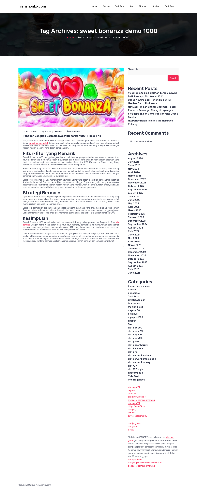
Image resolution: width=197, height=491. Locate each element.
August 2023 (135, 265)
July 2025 (133, 196)
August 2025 (135, 193)
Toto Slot (133, 376)
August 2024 (135, 227)
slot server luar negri (140, 362)
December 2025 (137, 179)
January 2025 (136, 217)
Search (133, 69)
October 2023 (136, 259)
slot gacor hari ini (138, 345)
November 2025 (137, 182)
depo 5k (131, 390)
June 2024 (134, 234)
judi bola (132, 413)
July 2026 (133, 161)
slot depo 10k (134, 387)
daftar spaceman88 (137, 416)
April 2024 (134, 241)
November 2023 (137, 255)
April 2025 (134, 207)
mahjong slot (135, 307)
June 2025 (134, 200)
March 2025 (134, 210)
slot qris (132, 352)
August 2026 (135, 158)
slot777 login (135, 369)
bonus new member (139, 286)
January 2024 (136, 248)
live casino (134, 303)
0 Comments (75, 131)
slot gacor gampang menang (141, 400)
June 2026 (134, 165)
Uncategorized (136, 379)
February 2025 (136, 213)
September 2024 (138, 224)
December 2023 (137, 252)
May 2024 (133, 238)
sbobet (132, 320)
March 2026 (134, 175)
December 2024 (137, 220)
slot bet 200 (135, 327)
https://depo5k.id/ (136, 406)
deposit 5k (134, 293)
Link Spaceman (136, 300)
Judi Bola (119, 6)
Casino (106, 6)
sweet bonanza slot (38, 143)
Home (94, 6)
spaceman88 (135, 372)
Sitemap (143, 6)
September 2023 (137, 262)
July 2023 (133, 269)
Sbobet (156, 6)
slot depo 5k (135, 334)
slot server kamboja (139, 355)
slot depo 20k (136, 331)
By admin (46, 131)
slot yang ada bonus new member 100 (145, 463)
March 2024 (134, 245)
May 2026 (133, 168)
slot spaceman (135, 459)
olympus (133, 313)
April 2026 (134, 172)
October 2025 (136, 186)
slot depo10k (135, 338)
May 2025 (133, 203)
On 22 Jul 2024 (30, 131)
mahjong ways (134, 423)
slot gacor (134, 341)
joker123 (132, 393)
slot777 (132, 365)
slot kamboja (135, 348)
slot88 (131, 430)
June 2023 (134, 272)
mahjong (132, 409)
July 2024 (133, 231)
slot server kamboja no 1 (142, 359)
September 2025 (137, 189)
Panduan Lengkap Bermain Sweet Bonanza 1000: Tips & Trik (62, 136)
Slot (132, 6)
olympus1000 (135, 317)
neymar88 (134, 310)
